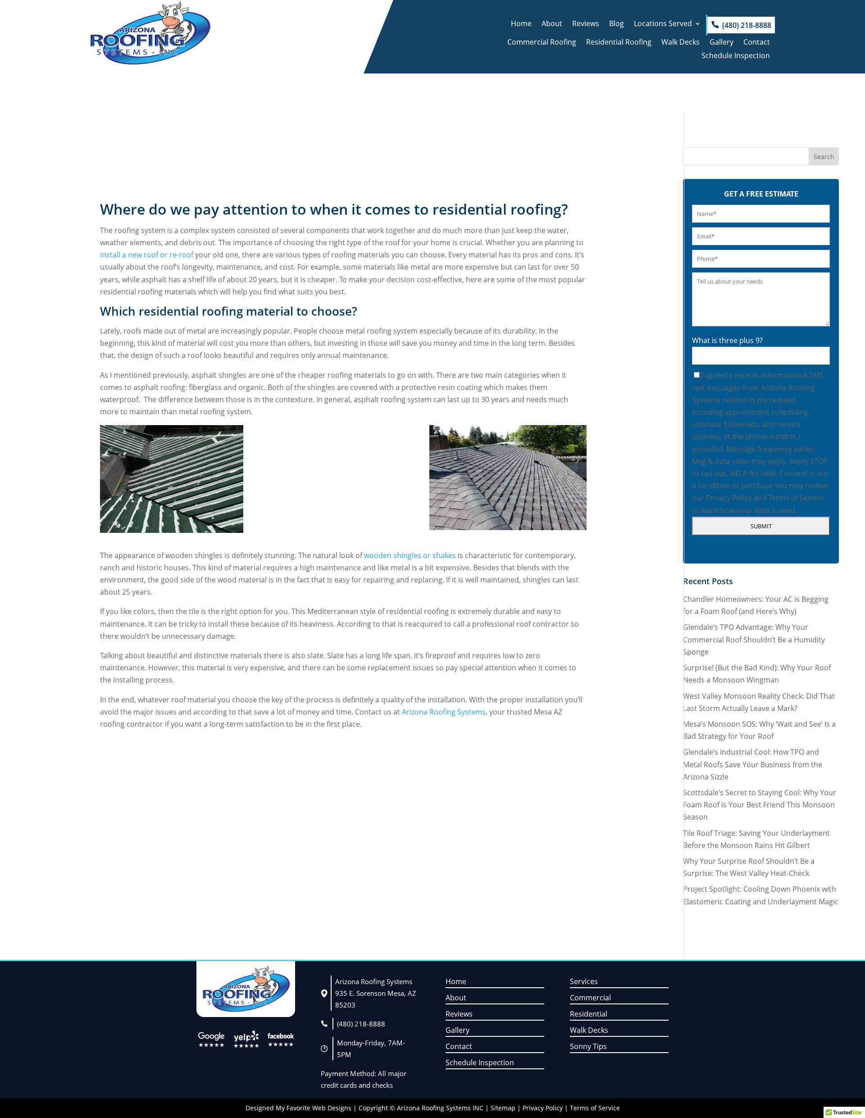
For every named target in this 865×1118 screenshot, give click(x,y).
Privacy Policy (729, 498)
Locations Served (663, 24)
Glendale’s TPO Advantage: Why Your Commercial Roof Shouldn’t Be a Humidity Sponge (754, 639)
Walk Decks (680, 43)
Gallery (721, 43)
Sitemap (503, 1108)
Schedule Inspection (735, 56)
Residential (588, 1014)
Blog (616, 24)
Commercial (590, 998)
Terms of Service (796, 498)
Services (584, 981)
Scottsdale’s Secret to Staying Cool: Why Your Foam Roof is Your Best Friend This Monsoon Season (759, 805)
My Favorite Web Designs (313, 1108)
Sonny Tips (588, 1046)
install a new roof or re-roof (147, 255)
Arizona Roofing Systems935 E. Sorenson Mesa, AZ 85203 (375, 993)
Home (521, 24)
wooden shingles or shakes (410, 555)
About (552, 24)
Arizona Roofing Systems (444, 712)
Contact (756, 43)
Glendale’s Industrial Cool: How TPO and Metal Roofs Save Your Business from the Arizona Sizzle (752, 764)
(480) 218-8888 (746, 25)
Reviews (585, 24)
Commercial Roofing (541, 43)
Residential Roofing (618, 43)
